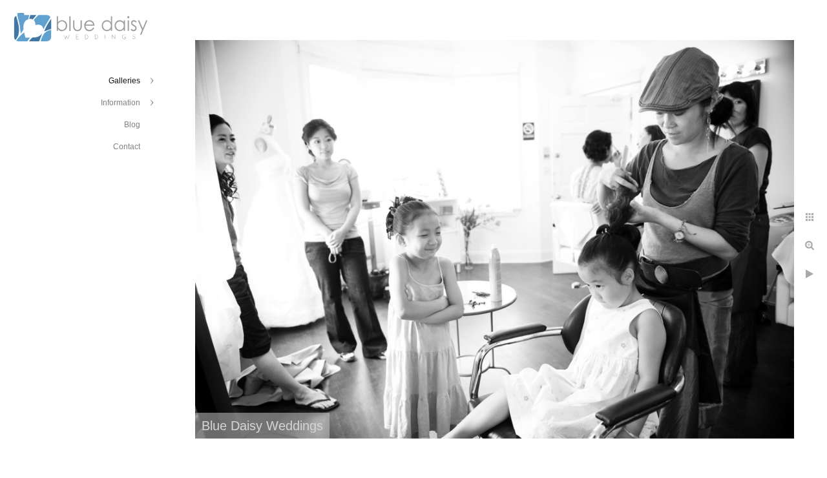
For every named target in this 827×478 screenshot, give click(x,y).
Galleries (124, 80)
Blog (132, 124)
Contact (126, 146)
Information (120, 102)
